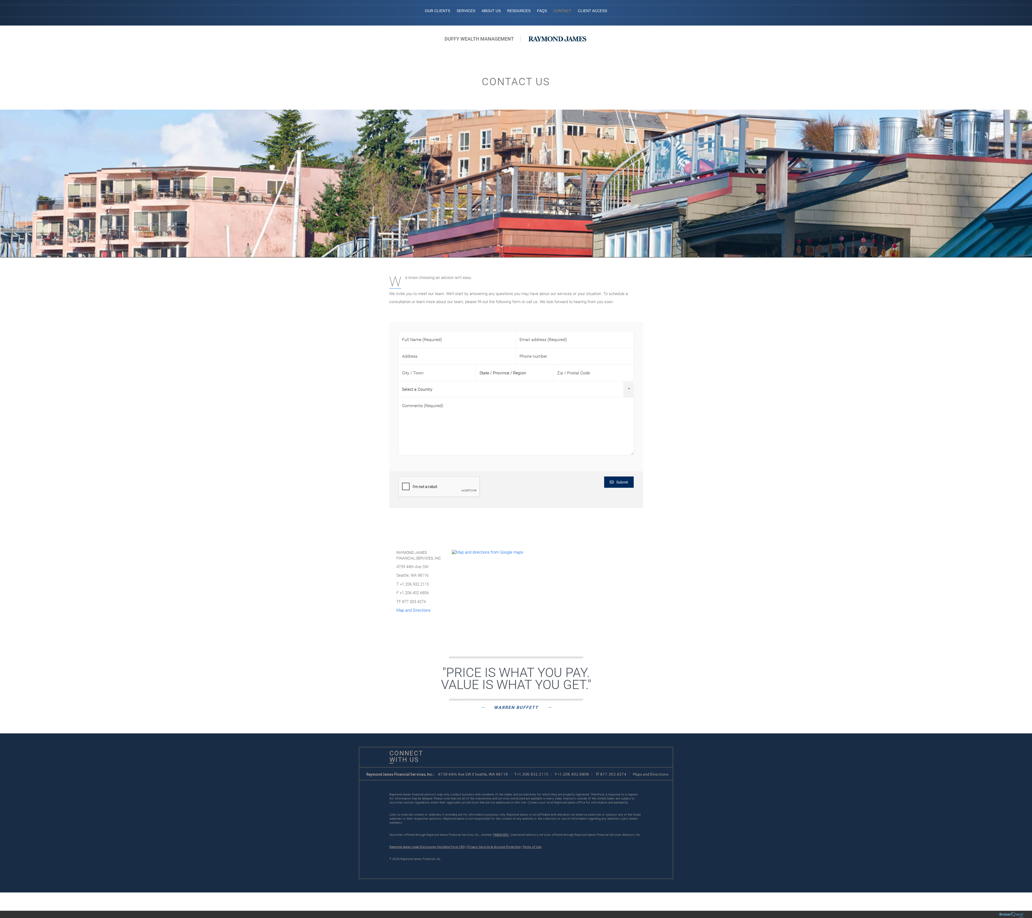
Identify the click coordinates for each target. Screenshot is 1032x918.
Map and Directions (413, 610)
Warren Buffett (516, 707)
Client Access (592, 11)
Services (466, 11)
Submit (622, 482)
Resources (519, 11)
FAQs (542, 11)
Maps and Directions (650, 774)
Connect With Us (404, 756)
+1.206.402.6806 (573, 774)
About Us (491, 11)
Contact (562, 11)
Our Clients (437, 11)
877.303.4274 (613, 774)
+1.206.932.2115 (533, 774)
